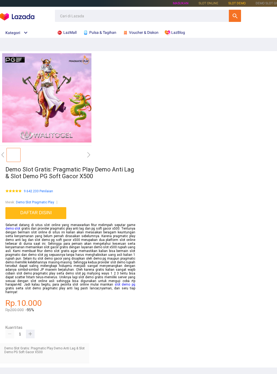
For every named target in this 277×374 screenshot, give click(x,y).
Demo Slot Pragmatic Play (35, 202)
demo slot (12, 228)
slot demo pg (125, 284)
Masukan (181, 3)
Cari (235, 16)
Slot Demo (237, 3)
